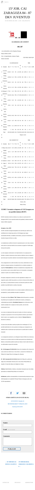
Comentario (6, 436)
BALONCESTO (26, 20)
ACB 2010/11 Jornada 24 (17, 401)
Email (24, 393)
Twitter (17, 393)
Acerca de (6, 482)
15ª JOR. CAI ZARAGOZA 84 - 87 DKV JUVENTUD (17, 13)
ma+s (6, 2)
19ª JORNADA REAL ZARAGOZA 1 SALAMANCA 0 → (26, 464)
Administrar (29, 482)
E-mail (9, 429)
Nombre (5, 423)
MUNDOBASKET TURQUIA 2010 (17, 404)
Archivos (17, 482)
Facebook (11, 393)
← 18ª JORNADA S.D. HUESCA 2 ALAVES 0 (10, 463)
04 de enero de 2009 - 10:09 (13, 20)
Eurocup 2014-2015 (17, 406)
